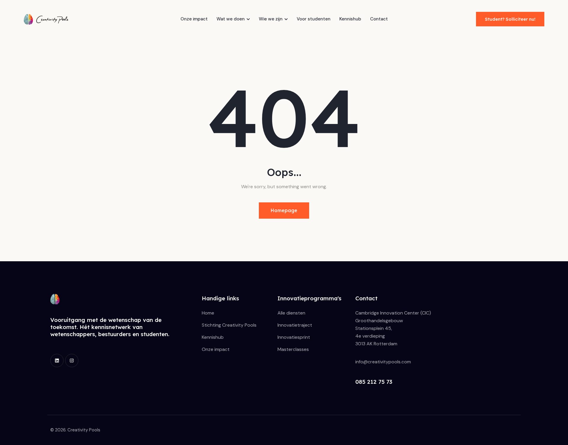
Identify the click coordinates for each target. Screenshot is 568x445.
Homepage (284, 210)
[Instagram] (71, 360)
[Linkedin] (57, 360)
